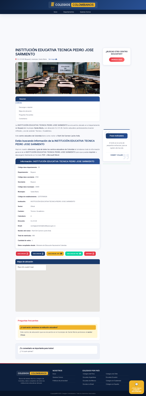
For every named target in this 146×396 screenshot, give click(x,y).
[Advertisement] (73, 30)
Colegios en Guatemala (113, 380)
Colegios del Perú (89, 374)
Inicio (55, 12)
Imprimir (89, 253)
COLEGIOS (74, 4)
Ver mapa (51, 59)
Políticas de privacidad (60, 380)
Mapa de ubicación (25, 111)
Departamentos (68, 12)
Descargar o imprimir (25, 107)
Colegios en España (112, 384)
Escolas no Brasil (88, 384)
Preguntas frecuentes (26, 115)
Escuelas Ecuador (111, 377)
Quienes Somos (85, 12)
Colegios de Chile (112, 374)
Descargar (22, 253)
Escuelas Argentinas (89, 377)
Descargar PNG (72, 253)
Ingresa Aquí (116, 59)
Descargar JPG (53, 253)
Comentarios (23, 118)
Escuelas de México (89, 380)
